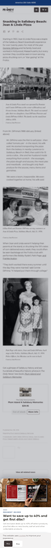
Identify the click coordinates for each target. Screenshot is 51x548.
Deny (18, 544)
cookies (22, 535)
